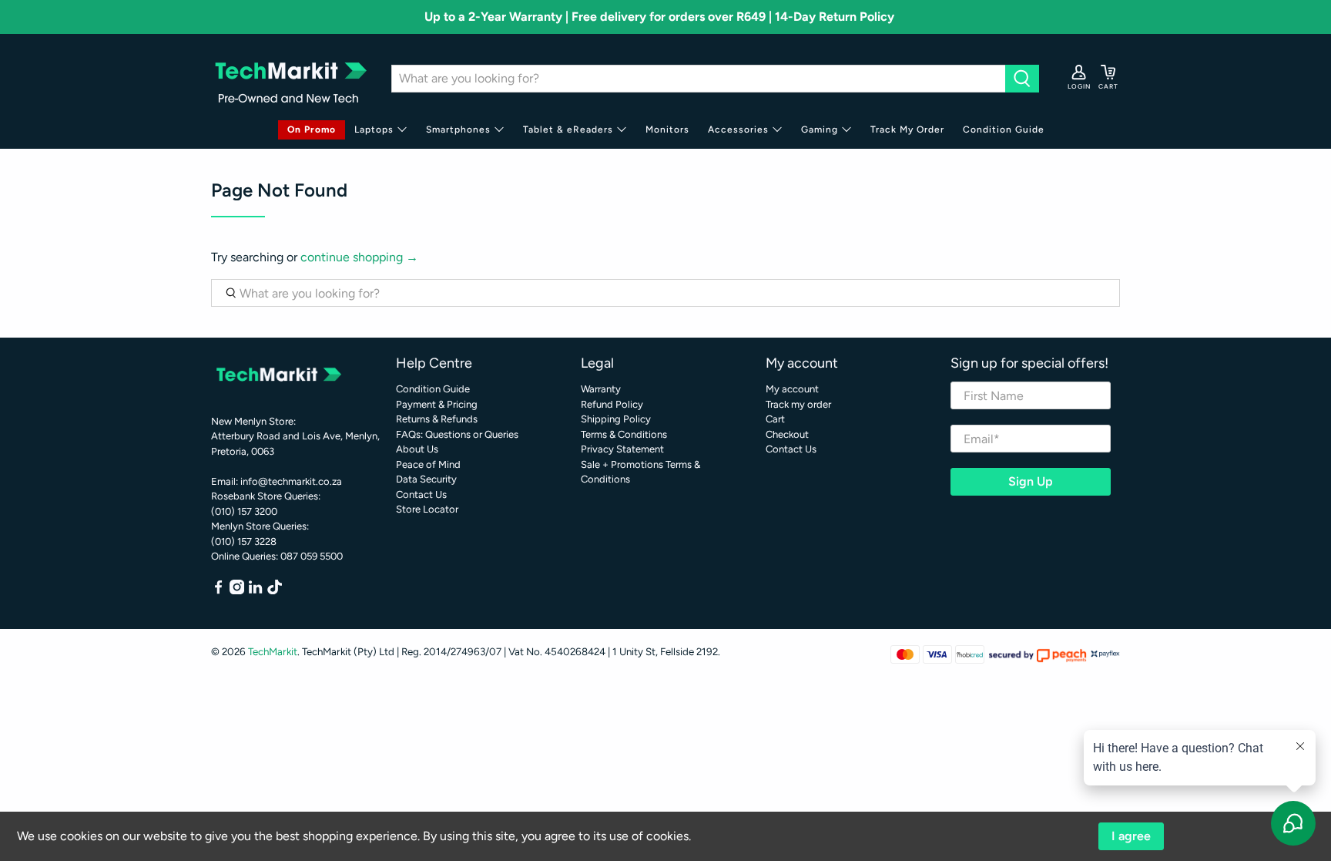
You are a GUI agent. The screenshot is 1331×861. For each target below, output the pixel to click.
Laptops (374, 129)
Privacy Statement (622, 449)
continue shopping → (359, 257)
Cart (775, 419)
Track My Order (907, 129)
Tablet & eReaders (568, 129)
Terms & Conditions (624, 434)
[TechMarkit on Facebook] (218, 591)
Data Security (426, 479)
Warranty (601, 389)
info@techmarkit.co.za (291, 481)
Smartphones (458, 129)
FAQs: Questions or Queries (457, 434)
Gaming (819, 129)
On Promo (311, 129)
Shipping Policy (616, 419)
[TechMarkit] (290, 78)
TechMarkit (272, 651)
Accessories (738, 129)
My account (792, 389)
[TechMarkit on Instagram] (237, 591)
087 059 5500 (311, 556)
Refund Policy (612, 404)
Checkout (787, 434)
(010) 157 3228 (244, 541)
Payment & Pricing (437, 404)
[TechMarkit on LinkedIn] (255, 591)
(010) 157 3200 (244, 511)
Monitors (667, 129)
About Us (417, 449)
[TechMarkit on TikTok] (274, 591)
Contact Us (421, 494)
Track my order (798, 404)
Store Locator (427, 509)
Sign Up (1030, 481)
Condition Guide (1003, 129)
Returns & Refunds (437, 419)
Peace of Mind (428, 464)
